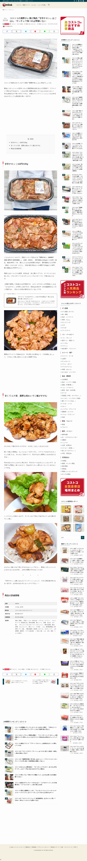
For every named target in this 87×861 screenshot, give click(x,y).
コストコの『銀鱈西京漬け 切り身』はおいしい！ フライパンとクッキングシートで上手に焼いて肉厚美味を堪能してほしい (36, 760)
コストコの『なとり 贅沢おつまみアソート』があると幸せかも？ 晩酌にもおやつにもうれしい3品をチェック (77, 223)
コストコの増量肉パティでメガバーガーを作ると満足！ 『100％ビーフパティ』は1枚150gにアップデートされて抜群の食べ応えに (36, 728)
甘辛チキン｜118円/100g (19, 142)
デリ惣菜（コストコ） (42, 24)
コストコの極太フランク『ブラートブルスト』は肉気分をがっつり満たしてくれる (36, 744)
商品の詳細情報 (16, 148)
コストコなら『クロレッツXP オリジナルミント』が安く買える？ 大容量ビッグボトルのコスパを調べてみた (77, 271)
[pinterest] (79, 1)
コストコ (7, 24)
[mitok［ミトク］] (7, 5)
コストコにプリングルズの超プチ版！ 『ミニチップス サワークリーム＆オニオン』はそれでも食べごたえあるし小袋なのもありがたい (77, 248)
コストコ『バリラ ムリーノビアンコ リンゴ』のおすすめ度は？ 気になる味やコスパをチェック (77, 260)
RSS (75, 847)
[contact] (83, 1)
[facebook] (74, 1)
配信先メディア (55, 847)
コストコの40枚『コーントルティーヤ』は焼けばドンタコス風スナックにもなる (77, 146)
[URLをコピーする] (54, 31)
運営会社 (27, 847)
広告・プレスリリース (66, 847)
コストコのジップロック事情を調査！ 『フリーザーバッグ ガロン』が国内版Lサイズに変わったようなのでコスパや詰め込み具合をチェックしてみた (36, 737)
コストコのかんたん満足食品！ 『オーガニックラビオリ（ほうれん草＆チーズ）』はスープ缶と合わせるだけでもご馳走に (36, 768)
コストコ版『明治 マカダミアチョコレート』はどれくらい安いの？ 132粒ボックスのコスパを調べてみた (77, 115)
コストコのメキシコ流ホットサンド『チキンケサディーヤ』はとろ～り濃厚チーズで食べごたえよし (77, 190)
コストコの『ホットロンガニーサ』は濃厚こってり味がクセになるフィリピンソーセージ (77, 126)
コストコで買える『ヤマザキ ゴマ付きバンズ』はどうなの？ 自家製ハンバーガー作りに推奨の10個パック (77, 235)
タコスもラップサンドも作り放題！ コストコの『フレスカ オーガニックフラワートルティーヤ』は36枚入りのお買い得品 (77, 178)
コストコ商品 (20, 24)
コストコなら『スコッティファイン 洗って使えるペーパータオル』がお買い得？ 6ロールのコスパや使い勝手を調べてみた (77, 156)
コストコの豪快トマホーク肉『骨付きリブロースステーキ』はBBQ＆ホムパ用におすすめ (77, 136)
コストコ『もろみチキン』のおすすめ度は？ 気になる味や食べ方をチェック (36, 298)
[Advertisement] (17, 114)
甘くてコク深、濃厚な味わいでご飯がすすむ (25, 145)
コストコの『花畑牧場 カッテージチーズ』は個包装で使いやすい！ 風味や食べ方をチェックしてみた (77, 211)
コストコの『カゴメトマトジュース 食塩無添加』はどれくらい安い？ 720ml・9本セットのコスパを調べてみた (35, 799)
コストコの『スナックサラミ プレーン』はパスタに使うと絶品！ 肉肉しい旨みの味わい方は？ (36, 752)
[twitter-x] (76, 1)
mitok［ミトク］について (17, 847)
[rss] (81, 1)
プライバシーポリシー (43, 847)
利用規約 (34, 847)
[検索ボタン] (49, 5)
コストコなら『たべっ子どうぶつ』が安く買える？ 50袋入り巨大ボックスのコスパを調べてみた (77, 200)
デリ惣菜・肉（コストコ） (30, 24)
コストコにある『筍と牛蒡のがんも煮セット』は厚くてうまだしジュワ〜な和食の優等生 (77, 167)
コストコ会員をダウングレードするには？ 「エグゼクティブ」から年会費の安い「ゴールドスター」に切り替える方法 (36, 783)
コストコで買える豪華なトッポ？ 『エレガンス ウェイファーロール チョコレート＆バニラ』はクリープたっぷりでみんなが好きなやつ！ (35, 791)
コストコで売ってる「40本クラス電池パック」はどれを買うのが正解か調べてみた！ (36, 775)
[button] (0, 859)
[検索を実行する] (82, 537)
